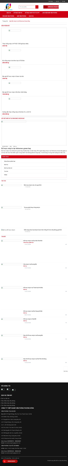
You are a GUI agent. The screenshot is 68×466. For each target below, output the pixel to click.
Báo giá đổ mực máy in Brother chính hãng (14, 92)
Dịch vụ (31, 16)
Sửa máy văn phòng (8, 16)
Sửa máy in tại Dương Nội (30, 264)
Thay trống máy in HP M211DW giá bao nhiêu (15, 43)
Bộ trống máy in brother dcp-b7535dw (13, 60)
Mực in (9, 12)
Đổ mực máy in (18, 12)
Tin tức (63, 1)
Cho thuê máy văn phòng (8, 405)
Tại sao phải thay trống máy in (32, 207)
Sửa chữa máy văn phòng (8, 401)
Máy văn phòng (21, 16)
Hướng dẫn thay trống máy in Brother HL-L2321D (16, 112)
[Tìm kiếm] (36, 7)
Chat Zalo (66, 371)
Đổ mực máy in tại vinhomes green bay (16, 148)
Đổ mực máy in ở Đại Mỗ (29, 319)
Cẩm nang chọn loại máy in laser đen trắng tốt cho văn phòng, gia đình (43, 229)
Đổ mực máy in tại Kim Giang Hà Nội (32, 311)
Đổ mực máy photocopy (32, 12)
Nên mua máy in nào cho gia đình (32, 185)
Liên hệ (57, 1)
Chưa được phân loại (9, 161)
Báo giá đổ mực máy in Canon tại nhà (13, 76)
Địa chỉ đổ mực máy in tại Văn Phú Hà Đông (34, 359)
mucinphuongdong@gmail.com (12, 443)
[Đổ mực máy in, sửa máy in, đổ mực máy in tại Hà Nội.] (8, 7)
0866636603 (53, 7)
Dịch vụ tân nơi (8, 168)
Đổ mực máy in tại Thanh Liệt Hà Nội (33, 287)
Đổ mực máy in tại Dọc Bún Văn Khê (32, 240)
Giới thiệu (51, 1)
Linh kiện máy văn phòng (49, 12)
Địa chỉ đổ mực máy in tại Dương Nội (33, 335)
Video (5, 174)
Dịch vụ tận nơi (5, 398)
